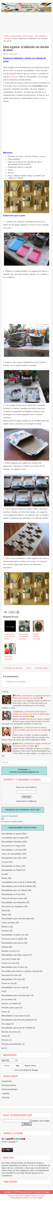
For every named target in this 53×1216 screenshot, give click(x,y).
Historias (5, 1040)
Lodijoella (5, 1093)
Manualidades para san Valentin (15, 890)
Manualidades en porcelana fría (14, 1016)
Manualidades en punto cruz (13, 935)
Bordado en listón (9, 951)
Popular (7, 1066)
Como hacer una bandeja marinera (24, 636)
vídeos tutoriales (8, 923)
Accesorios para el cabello (12, 939)
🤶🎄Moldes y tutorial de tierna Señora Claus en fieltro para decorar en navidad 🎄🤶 (31, 730)
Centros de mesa (9, 963)
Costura (5, 862)
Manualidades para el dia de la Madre (17, 1028)
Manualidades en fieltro (11, 866)
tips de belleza (7, 999)
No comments (11, 54)
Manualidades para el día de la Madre (17, 886)
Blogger (35, 1070)
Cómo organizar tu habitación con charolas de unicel (26, 48)
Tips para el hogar (9, 959)
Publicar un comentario (16, 682)
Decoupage (6, 1024)
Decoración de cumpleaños (13, 906)
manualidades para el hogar (22, 36)
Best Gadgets (38, 1198)
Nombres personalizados (12, 1044)
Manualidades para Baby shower (15, 955)
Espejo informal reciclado (36, 636)
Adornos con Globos (10, 1003)
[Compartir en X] (15, 612)
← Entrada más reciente (12, 668)
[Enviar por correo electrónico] (9, 612)
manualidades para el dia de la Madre (17, 882)
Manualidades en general (12, 834)
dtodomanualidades (9, 1089)
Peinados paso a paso (11, 1008)
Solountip (5, 1097)
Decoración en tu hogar (11, 846)
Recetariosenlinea (9, 1085)
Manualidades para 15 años (13, 967)
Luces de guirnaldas (9, 658)
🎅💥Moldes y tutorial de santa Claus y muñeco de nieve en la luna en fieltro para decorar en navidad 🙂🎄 (30, 714)
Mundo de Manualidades (10, 816)
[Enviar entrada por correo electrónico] (5, 612)
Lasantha (41, 1196)
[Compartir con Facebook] (18, 612)
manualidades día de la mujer (14, 987)
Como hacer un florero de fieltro (10, 636)
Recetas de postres (10, 1032)
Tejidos (4, 915)
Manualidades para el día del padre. (16, 995)
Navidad (5, 947)
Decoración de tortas (10, 975)
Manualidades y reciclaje (12, 850)
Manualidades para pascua (12, 943)
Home (6, 36)
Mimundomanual (25, 1192)
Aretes (4, 1012)
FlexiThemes (19, 1196)
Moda (4, 911)
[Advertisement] (24, 24)
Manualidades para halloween (14, 902)
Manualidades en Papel (11, 870)
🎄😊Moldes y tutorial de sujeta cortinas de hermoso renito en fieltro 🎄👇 (31, 744)
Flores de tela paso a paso (12, 898)
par (3, 1048)
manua (4, 1036)
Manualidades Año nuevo (12, 979)
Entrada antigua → (43, 668)
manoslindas (7, 1081)
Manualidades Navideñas (12, 842)
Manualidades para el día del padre (16, 918)
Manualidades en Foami (11, 894)
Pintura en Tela (8, 983)
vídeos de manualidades (11, 854)
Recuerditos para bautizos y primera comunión (21, 971)
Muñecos (5, 927)
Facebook (14, 77)
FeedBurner (32, 801)
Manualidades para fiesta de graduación (18, 1020)
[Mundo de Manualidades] (3, 819)
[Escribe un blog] (12, 612)
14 (3, 991)
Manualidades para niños (12, 858)
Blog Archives (30, 1066)
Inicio (29, 668)
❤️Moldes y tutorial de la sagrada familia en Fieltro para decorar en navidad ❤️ (31, 697)
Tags (17, 1066)
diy (3, 874)
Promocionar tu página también (12, 821)
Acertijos (5, 931)
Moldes (4, 878)
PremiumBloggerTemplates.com (21, 1198)
